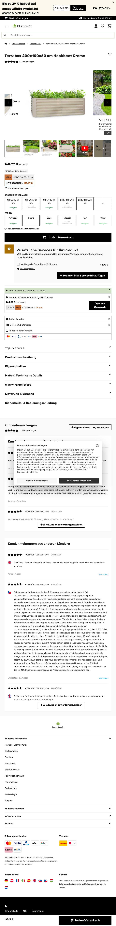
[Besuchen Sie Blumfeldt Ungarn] (51, 880)
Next (107, 102)
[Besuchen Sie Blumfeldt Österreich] (12, 880)
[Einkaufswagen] (109, 26)
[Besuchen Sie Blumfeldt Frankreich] (17, 880)
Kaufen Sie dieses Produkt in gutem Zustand (31, 297)
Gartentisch (11, 788)
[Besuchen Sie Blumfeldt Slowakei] (40, 880)
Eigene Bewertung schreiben (91, 427)
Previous (8, 102)
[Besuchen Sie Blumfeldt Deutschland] (6, 880)
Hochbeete (35, 44)
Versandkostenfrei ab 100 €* (97, 18)
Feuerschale (11, 782)
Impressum (38, 911)
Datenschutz (11, 911)
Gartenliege (11, 794)
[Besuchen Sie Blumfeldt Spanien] (29, 880)
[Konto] (95, 26)
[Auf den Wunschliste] (109, 54)
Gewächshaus (12, 769)
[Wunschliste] (102, 26)
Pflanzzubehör (18, 44)
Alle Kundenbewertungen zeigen (62, 524)
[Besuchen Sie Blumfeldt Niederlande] (6, 887)
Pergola (9, 800)
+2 (103, 203)
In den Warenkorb (60, 237)
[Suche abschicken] (5, 35)
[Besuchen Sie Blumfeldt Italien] (23, 880)
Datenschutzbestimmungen (70, 884)
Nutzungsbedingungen (94, 884)
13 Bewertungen (27, 62)
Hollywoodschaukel (15, 775)
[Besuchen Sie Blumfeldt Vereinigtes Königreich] (34, 880)
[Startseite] (8, 44)
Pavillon (9, 757)
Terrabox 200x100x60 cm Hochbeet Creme (65, 44)
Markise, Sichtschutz (15, 744)
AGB (25, 911)
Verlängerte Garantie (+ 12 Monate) (39, 264)
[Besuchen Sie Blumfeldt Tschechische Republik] (46, 880)
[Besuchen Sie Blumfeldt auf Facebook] (6, 906)
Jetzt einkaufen (78, 8)
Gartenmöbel (11, 751)
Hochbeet (10, 763)
